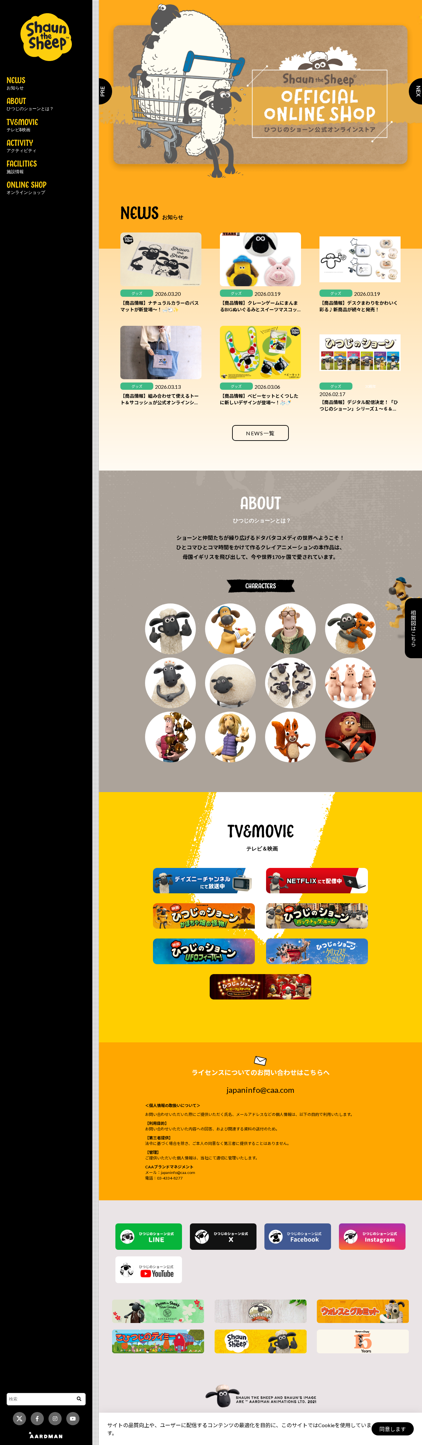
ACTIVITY (22, 146)
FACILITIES (22, 167)
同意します (392, 1429)
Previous (99, 91)
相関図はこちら (413, 628)
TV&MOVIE (22, 125)
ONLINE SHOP (26, 188)
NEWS (16, 83)
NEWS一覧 (260, 433)
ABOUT (30, 104)
